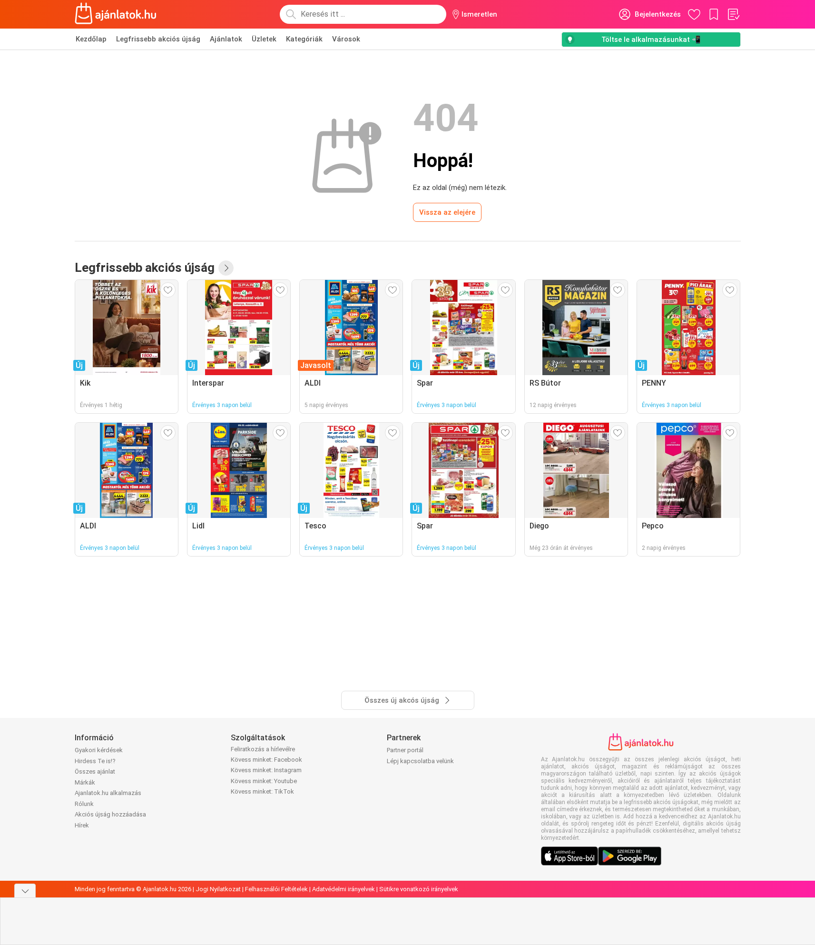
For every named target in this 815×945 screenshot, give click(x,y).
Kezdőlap (91, 39)
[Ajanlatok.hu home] (116, 14)
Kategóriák (304, 39)
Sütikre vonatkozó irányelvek (418, 889)
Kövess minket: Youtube (264, 781)
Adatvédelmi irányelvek (343, 889)
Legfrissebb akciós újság (158, 39)
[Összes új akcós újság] (226, 268)
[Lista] (733, 14)
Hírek (82, 825)
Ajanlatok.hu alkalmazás (108, 792)
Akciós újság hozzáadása (110, 814)
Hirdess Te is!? (95, 761)
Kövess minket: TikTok (262, 791)
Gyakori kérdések (99, 750)
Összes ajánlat (95, 771)
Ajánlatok (226, 39)
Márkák (85, 782)
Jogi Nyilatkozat (218, 889)
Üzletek (264, 39)
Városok (346, 39)
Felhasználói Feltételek (276, 889)
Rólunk (84, 803)
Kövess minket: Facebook (266, 759)
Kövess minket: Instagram (266, 770)
